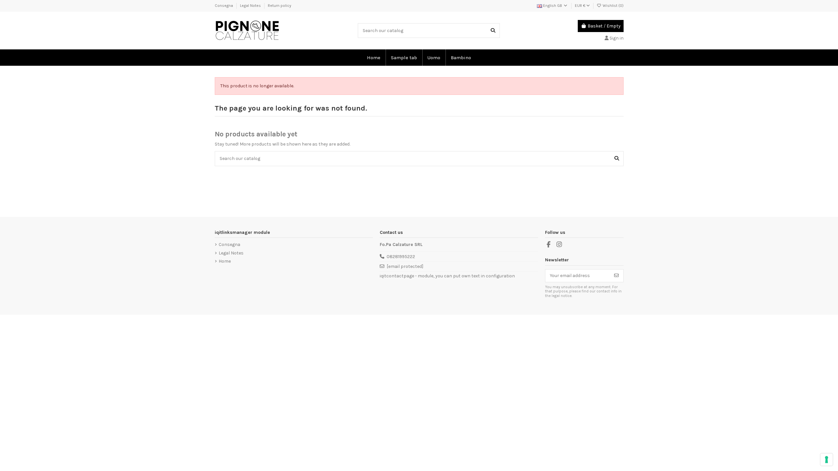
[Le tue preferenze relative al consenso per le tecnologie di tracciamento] (826, 459)
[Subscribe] (616, 276)
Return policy (279, 5)
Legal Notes (251, 5)
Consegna (224, 5)
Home (225, 261)
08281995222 (401, 256)
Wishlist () (613, 5)
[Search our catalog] (493, 30)
